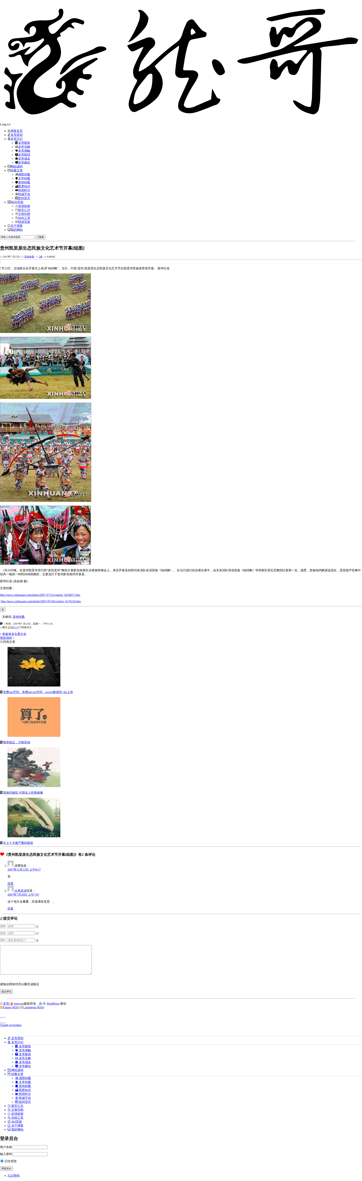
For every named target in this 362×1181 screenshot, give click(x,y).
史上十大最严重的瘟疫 (18, 842)
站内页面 (17, 201)
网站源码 (17, 166)
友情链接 (24, 205)
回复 (11, 883)
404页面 (16, 1121)
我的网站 (17, 229)
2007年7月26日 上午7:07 (23, 894)
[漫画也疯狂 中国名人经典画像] (34, 786)
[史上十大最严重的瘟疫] (34, 836)
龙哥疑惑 (24, 154)
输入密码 (6, 1154)
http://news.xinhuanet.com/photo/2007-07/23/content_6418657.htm (40, 595)
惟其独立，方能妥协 (16, 742)
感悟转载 (24, 174)
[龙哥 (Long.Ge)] (181, 61)
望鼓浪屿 (6, 637)
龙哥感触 (24, 150)
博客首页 (17, 130)
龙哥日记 (17, 138)
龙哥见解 (24, 146)
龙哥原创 (17, 134)
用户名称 (6, 1147)
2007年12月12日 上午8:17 (24, 869)
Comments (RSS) (33, 1007)
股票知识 (24, 186)
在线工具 (17, 1117)
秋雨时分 (24, 190)
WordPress (53, 1003)
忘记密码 (14, 1175)
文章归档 (24, 213)
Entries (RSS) (11, 1007)
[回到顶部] (181, 1015)
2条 (40, 256)
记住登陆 (10, 1161)
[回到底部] (181, 1020)
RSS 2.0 (14, 627)
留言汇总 (24, 209)
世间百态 (24, 198)
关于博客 (17, 225)
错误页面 (24, 221)
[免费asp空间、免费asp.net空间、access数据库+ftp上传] (34, 685)
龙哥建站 (24, 162)
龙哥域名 (24, 158)
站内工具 (24, 217)
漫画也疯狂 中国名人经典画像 (23, 792)
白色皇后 (20, 890)
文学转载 (24, 178)
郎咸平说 (24, 194)
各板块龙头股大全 (14, 633)
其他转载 (24, 182)
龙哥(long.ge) (13, 1003)
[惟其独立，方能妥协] (34, 735)
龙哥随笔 (24, 142)
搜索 (41, 237)
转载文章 (17, 170)
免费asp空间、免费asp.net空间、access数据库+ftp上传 (38, 692)
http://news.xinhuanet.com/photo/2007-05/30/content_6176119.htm (41, 601)
